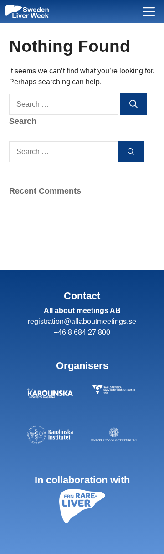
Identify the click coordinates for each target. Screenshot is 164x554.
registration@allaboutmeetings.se (82, 321)
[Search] (133, 104)
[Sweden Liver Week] (27, 11)
